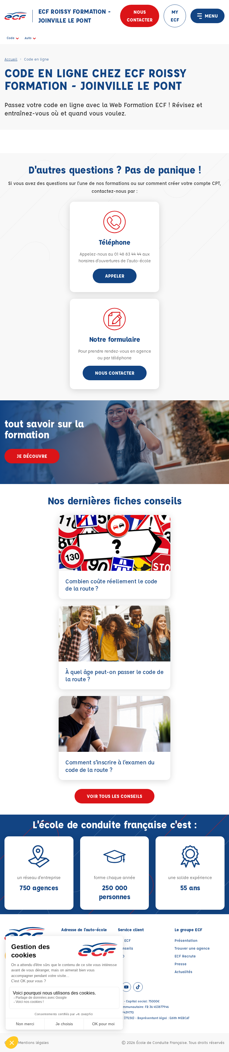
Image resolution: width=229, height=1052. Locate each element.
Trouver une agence (192, 948)
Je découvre (32, 456)
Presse (181, 963)
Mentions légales (33, 1042)
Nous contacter (139, 16)
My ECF (124, 940)
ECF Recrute (185, 956)
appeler (114, 276)
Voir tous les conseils (114, 796)
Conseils (125, 948)
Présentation (186, 940)
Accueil (10, 59)
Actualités (183, 971)
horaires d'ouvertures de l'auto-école (114, 260)
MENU (211, 16)
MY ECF (175, 16)
